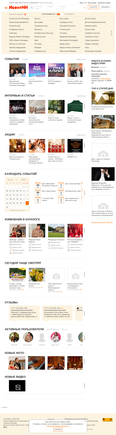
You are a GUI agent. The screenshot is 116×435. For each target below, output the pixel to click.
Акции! (10, 134)
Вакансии (95, 67)
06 (17, 191)
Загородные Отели (66, 22)
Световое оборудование (17, 51)
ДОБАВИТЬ (106, 7)
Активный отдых (14, 26)
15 (24, 195)
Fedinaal (42, 345)
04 (10, 191)
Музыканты (38, 29)
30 (27, 203)
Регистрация (92, 3)
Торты (87, 47)
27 (17, 203)
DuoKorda (14, 345)
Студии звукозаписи (92, 40)
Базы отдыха (64, 18)
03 (7, 191)
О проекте (51, 419)
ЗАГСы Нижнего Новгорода (18, 40)
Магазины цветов (91, 26)
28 (21, 203)
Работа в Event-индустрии (101, 62)
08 (24, 191)
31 (7, 207)
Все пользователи (53, 329)
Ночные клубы (90, 29)
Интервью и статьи (20, 95)
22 (24, 199)
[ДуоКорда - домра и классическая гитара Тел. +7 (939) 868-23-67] (16, 363)
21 (21, 199)
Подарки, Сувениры (91, 44)
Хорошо (58, 429)
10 (7, 195)
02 (27, 187)
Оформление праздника (68, 37)
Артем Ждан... (28, 345)
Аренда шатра (64, 44)
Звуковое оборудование (17, 47)
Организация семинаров (93, 51)
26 (14, 203)
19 (14, 199)
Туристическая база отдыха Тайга (22, 310)
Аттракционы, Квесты (16, 29)
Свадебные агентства (92, 33)
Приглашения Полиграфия (69, 40)
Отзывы (11, 302)
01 (24, 187)
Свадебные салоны (91, 37)
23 (27, 199)
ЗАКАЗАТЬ (93, 7)
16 (27, 195)
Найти (31, 8)
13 (17, 195)
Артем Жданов (105, 78)
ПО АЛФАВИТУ (69, 14)
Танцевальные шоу (40, 26)
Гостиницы (63, 33)
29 (24, 203)
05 (14, 191)
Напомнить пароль (104, 3)
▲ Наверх (4, 407)
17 (7, 199)
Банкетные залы (40, 37)
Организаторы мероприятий (18, 22)
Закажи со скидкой (16, 14)
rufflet (69, 345)
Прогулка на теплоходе (17, 44)
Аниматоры (13, 33)
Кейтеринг (37, 47)
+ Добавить (25, 59)
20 (17, 199)
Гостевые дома (65, 29)
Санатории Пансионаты (68, 26)
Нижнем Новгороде (45, 3)
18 (10, 199)
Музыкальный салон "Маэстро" (102, 222)
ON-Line (64, 329)
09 (27, 191)
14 (21, 195)
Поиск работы (97, 71)
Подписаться (81, 59)
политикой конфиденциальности (58, 426)
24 (7, 203)
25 (10, 203)
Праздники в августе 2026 (17, 210)
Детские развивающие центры (95, 22)
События (12, 58)
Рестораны (38, 44)
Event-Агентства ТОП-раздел (19, 18)
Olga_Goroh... (55, 345)
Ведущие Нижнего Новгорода (19, 37)
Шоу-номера (38, 22)
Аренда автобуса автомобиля (70, 47)
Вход (81, 3)
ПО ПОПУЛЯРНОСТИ (48, 14)
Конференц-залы (40, 51)
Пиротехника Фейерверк (68, 51)
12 (14, 195)
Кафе (36, 40)
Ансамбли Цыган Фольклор (43, 33)
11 (10, 195)
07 (21, 191)
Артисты (37, 18)
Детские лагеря (90, 18)
